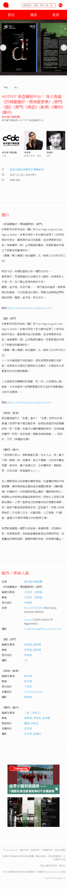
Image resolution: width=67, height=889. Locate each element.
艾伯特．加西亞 (33, 592)
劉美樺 (37, 644)
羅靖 (26, 723)
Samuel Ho (54, 629)
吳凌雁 (46, 718)
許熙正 (34, 723)
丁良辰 (28, 686)
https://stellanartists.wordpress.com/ (29, 308)
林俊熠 (28, 602)
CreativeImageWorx (35, 629)
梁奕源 (28, 728)
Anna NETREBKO (34, 608)
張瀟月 (37, 734)
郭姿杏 (37, 718)
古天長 (28, 734)
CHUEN (28, 692)
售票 (55, 14)
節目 (11, 14)
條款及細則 (60, 849)
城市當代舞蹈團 (11, 117)
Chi (26, 660)
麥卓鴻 (27, 152)
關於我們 (24, 849)
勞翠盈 (28, 644)
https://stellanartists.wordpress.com (29, 402)
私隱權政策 (47, 849)
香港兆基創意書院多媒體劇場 (27, 169)
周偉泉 (50, 152)
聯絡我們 (35, 849)
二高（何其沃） (33, 713)
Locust (28, 619)
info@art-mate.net (52, 871)
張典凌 (28, 718)
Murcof (38, 692)
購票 (33, 14)
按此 (63, 865)
